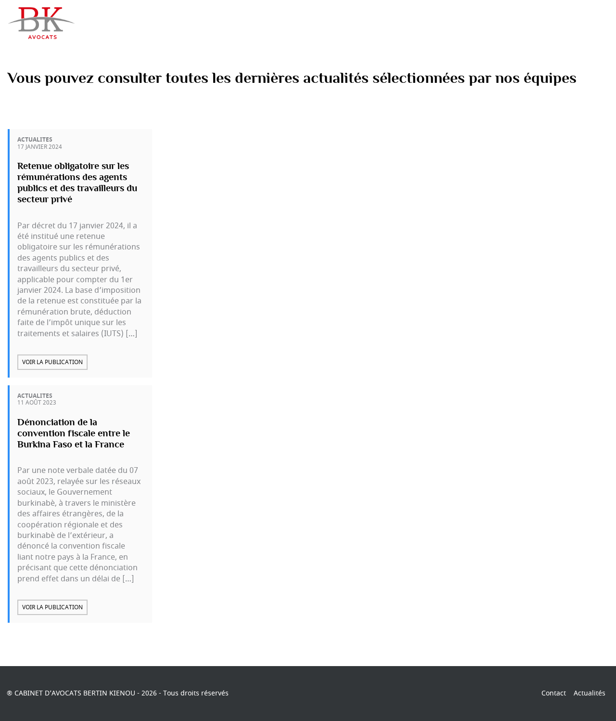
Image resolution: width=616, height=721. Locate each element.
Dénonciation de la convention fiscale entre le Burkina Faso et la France (73, 433)
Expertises (315, 23)
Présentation (256, 23)
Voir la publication (52, 362)
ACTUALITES (34, 139)
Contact (552, 23)
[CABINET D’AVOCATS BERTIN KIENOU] (43, 23)
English (595, 23)
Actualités (367, 23)
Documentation (493, 23)
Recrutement (425, 23)
